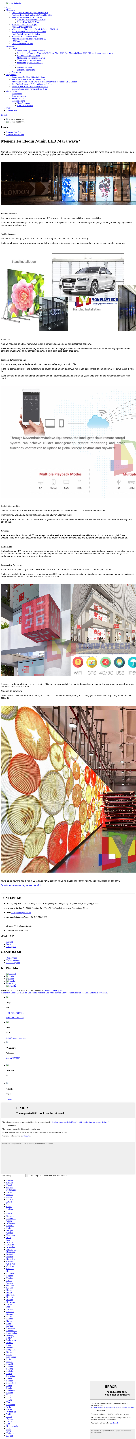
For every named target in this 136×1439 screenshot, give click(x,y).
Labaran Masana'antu (26, 70)
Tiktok (9, 1099)
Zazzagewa (16, 72)
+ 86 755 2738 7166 (15, 1013)
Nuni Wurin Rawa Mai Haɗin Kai (26, 34)
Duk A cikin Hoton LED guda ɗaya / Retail (30, 12)
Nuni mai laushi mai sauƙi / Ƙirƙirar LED (29, 39)
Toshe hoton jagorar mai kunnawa (31, 51)
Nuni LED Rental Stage (22, 27)
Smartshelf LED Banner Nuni (24, 36)
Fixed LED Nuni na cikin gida (24, 24)
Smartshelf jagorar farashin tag (29, 63)
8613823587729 (13, 1058)
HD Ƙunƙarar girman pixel (28, 55)
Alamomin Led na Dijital (11, 993)
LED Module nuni (19, 41)
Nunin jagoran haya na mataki (29, 60)
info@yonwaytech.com (21, 912)
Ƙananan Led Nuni (46, 993)
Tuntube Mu (11, 110)
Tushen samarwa (19, 96)
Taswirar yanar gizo (53, 990)
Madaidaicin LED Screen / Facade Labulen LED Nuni (35, 29)
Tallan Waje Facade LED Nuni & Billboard (30, 86)
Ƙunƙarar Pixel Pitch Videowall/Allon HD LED (32, 15)
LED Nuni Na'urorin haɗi (22, 43)
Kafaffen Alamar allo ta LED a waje (27, 17)
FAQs (8, 108)
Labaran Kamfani (24, 67)
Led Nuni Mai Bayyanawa (96, 993)
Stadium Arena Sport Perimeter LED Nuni (29, 89)
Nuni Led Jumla (30, 993)
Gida (8, 8)
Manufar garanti (18, 101)
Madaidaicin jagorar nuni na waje (31, 58)
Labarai (15, 65)
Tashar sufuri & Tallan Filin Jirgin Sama (28, 77)
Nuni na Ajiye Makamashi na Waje (31, 20)
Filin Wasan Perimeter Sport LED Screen (29, 31)
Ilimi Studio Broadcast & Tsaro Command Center (32, 84)
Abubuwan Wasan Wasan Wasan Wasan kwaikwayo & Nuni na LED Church (44, 82)
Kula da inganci (18, 98)
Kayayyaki (11, 10)
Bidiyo (14, 48)
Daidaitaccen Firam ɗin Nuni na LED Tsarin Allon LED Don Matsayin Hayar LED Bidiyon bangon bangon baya (65, 53)
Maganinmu (11, 74)
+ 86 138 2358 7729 (15, 1017)
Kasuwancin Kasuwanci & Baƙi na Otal (28, 79)
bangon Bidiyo (61, 993)
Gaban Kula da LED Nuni (28, 22)
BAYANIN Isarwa (25, 105)
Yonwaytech (17, 94)
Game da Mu (11, 91)
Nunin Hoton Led (76, 993)
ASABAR (10, 46)
